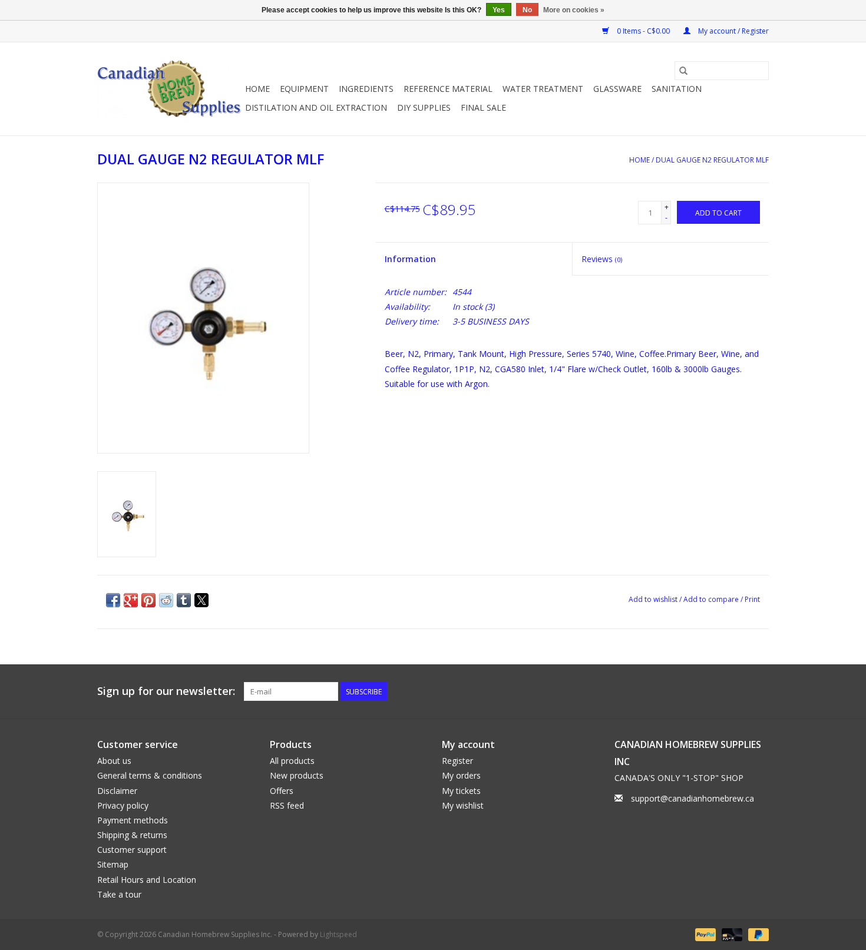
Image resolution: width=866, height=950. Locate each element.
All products (292, 760)
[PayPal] (704, 934)
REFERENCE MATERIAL (448, 88)
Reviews (601, 258)
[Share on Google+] (131, 600)
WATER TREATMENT (543, 88)
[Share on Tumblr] (184, 600)
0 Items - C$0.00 (643, 31)
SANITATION (677, 88)
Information (410, 258)
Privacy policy (122, 805)
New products (296, 775)
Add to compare (712, 599)
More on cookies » (573, 10)
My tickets (461, 790)
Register (457, 760)
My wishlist (463, 805)
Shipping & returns (132, 834)
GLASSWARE (617, 88)
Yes (499, 10)
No (527, 10)
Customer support (132, 849)
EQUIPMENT (304, 88)
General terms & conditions (149, 775)
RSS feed (287, 805)
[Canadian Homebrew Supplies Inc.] (169, 89)
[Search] (683, 70)
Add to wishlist (654, 599)
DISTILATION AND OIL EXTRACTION (316, 107)
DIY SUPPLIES (424, 107)
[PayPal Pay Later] (756, 934)
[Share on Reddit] (166, 600)
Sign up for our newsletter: (166, 691)
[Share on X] (201, 600)
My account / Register (732, 31)
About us (114, 760)
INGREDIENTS (366, 88)
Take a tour (119, 894)
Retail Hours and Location (146, 879)
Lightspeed (338, 934)
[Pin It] (148, 600)
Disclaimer (117, 790)
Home (257, 88)
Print (752, 599)
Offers (281, 790)
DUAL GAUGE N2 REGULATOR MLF (712, 160)
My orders (461, 775)
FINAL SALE (483, 107)
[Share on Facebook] (113, 600)
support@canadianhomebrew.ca (692, 798)
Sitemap (112, 864)
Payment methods (132, 820)
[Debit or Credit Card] (731, 934)
